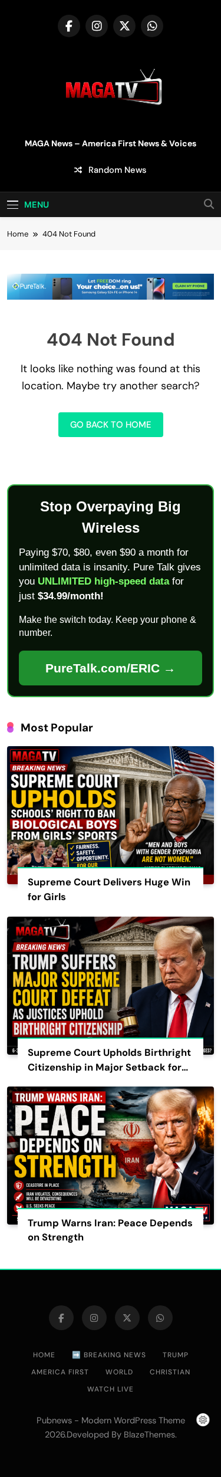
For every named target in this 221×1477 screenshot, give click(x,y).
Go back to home (110, 425)
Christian (170, 1372)
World (119, 1372)
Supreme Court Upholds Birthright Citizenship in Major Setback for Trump (109, 1067)
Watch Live (110, 1389)
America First (60, 1372)
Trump (176, 1355)
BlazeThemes (149, 1434)
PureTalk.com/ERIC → (110, 668)
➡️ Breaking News (109, 1355)
